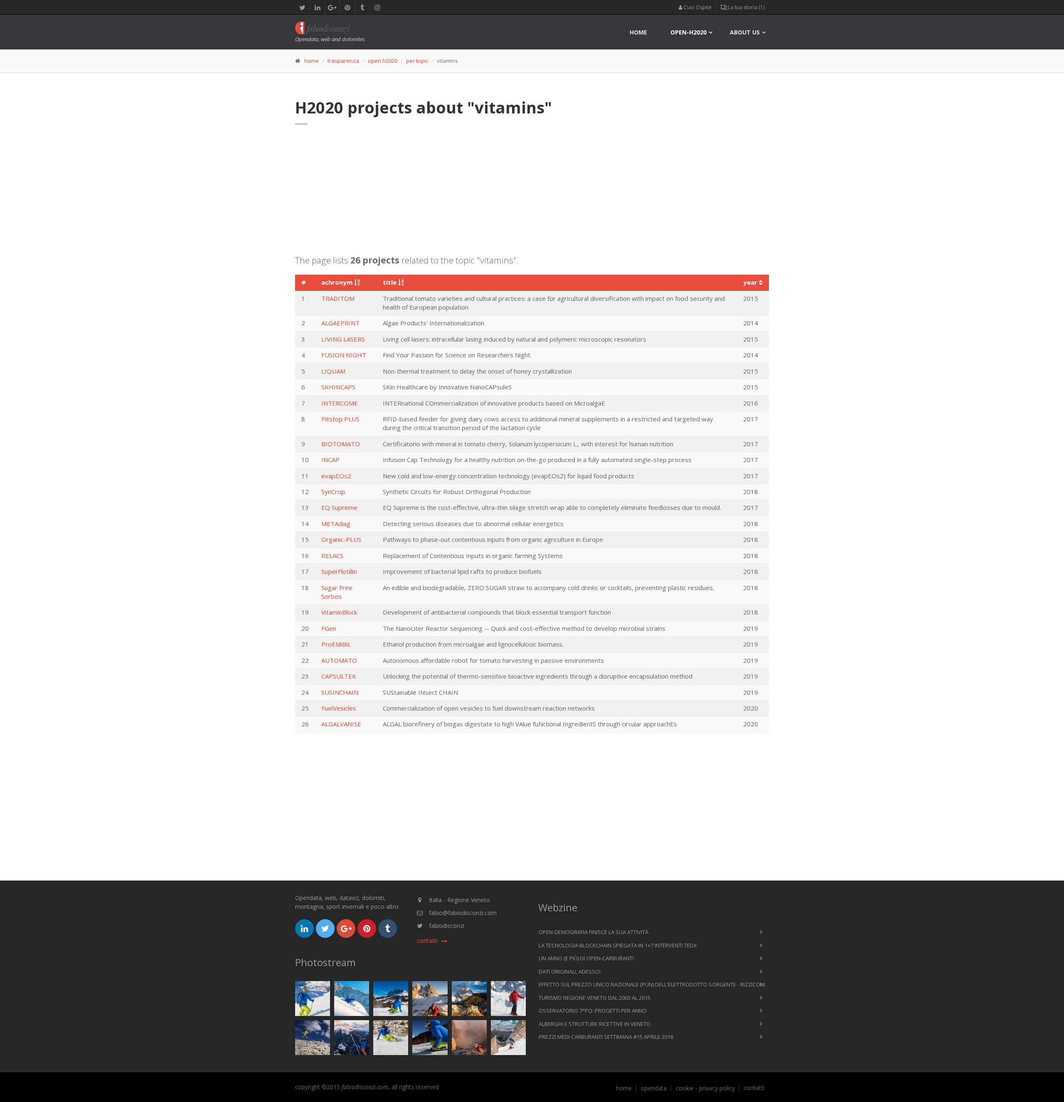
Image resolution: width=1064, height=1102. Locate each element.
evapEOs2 (336, 476)
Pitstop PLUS (340, 419)
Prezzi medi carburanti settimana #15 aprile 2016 (606, 1037)
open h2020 (382, 60)
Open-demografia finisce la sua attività (593, 932)
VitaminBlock (339, 612)
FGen (328, 628)
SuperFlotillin (339, 571)
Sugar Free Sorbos (336, 591)
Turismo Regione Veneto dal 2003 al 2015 (594, 997)
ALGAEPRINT (340, 323)
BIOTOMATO (340, 444)
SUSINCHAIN (339, 692)
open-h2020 (688, 32)
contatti (754, 1088)
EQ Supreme (339, 507)
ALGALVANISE (341, 724)
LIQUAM (333, 371)
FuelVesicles (338, 708)
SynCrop (333, 491)
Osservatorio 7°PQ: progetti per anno (593, 1010)
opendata (654, 1088)
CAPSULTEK (338, 676)
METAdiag (335, 523)
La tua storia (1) (745, 7)
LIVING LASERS (343, 339)
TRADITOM (338, 298)
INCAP (330, 459)
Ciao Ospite (697, 7)
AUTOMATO (339, 660)
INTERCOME (339, 403)
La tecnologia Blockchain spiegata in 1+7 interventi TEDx (618, 945)
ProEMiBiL (336, 644)
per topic (417, 60)
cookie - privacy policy (705, 1088)
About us (745, 32)
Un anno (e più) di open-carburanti (586, 958)
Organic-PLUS (341, 539)
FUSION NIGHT (343, 355)
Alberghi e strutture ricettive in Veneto (594, 1024)
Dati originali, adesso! (570, 971)
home (638, 32)
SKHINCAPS (338, 387)
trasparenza (343, 60)
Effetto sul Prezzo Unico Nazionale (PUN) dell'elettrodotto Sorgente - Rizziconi (652, 984)
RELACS (332, 555)
